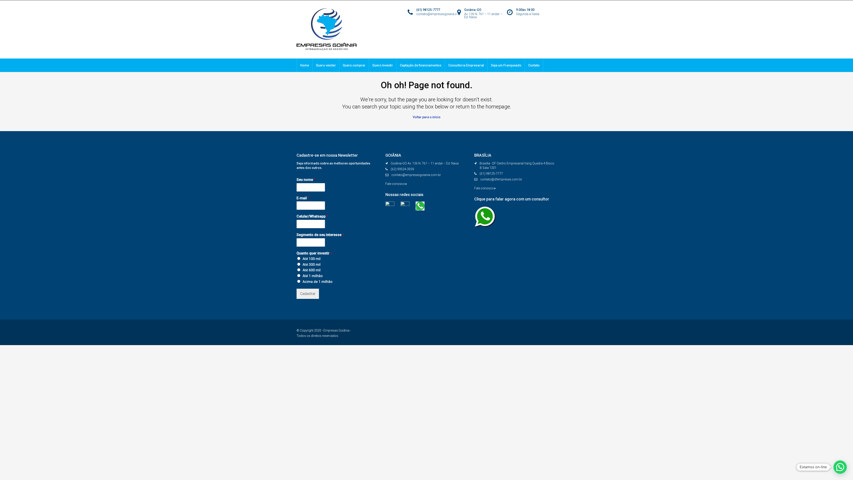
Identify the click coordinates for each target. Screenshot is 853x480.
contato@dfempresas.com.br (501, 179)
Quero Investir (382, 65)
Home (304, 65)
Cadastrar (307, 294)
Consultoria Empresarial (466, 65)
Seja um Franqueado (506, 65)
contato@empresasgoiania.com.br (416, 175)
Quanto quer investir (314, 253)
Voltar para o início (426, 117)
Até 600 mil (312, 270)
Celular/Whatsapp (312, 216)
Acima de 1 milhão (318, 282)
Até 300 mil (312, 264)
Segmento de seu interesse (320, 235)
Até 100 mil (312, 259)
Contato (534, 65)
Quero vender (326, 65)
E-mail (303, 198)
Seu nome (306, 180)
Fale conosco (395, 184)
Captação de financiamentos (420, 65)
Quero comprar (354, 65)
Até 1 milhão (313, 276)
